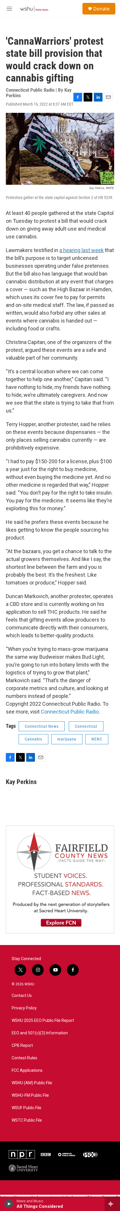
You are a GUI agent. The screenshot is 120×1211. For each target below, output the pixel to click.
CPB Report (22, 1045)
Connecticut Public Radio (70, 712)
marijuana (66, 739)
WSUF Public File (26, 1108)
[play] (9, 1204)
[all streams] (112, 1203)
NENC (96, 739)
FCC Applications (27, 1070)
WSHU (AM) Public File (32, 1083)
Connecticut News (42, 726)
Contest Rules (24, 1058)
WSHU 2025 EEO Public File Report (43, 1020)
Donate (101, 8)
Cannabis (33, 739)
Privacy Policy (24, 1008)
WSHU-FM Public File (30, 1095)
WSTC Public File (27, 1120)
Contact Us (22, 995)
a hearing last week (81, 250)
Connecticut (86, 726)
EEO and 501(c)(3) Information (40, 1033)
